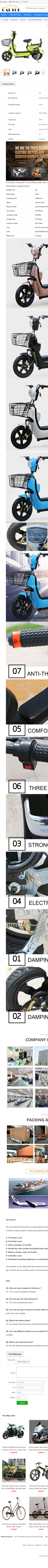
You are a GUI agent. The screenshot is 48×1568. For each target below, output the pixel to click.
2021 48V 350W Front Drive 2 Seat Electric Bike (28, 1537)
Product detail (8, 84)
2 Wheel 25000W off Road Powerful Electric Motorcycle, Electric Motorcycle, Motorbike (14, 1449)
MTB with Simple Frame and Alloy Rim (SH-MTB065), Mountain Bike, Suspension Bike (14, 1488)
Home (24, 1545)
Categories (14, 19)
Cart (25, 2)
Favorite (4, 2)
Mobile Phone (15, 2)
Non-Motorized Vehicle (35, 19)
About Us (30, 1545)
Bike (46, 19)
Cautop (6, 19)
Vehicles (22, 19)
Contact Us (38, 1545)
